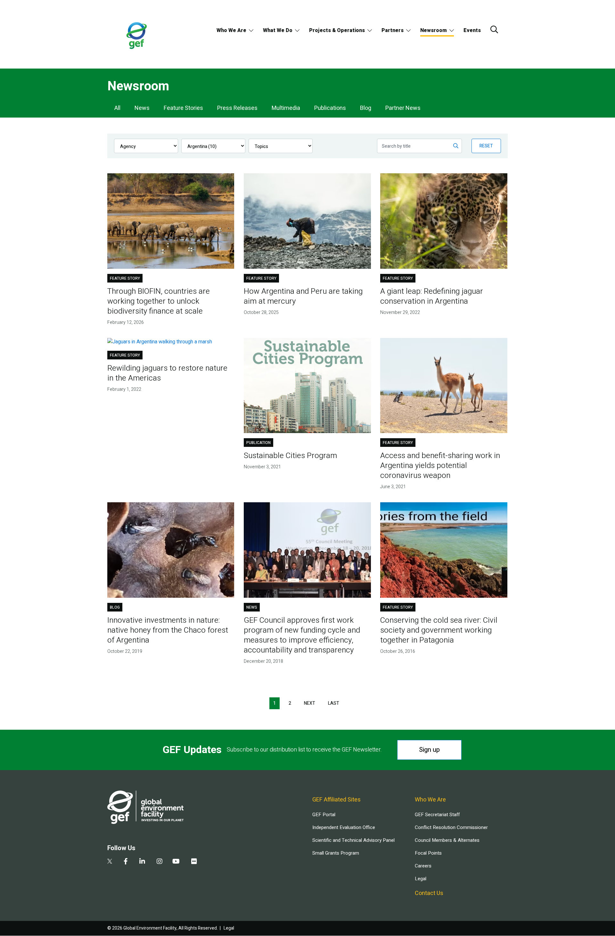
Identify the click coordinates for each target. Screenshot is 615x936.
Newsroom (433, 30)
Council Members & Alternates (447, 840)
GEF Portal (323, 814)
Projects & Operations (337, 30)
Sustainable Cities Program (290, 455)
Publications (330, 108)
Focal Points (428, 853)
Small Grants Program (335, 853)
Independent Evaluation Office (343, 827)
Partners (392, 30)
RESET (486, 146)
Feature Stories (183, 108)
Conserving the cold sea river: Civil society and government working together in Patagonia (438, 630)
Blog (365, 108)
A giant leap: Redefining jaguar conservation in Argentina (431, 296)
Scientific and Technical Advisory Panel (353, 840)
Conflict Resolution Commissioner (451, 827)
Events (472, 30)
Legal (420, 878)
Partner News (403, 108)
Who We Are (231, 30)
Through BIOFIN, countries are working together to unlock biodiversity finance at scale (158, 301)
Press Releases (237, 108)
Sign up (429, 749)
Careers (423, 865)
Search (494, 29)
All (117, 108)
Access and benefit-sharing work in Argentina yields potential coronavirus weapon (440, 465)
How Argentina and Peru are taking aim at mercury (303, 296)
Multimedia (286, 108)
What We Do (277, 30)
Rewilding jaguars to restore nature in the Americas (167, 373)
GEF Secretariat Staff (437, 814)
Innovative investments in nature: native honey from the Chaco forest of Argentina (167, 630)
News (142, 108)
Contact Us (429, 893)
